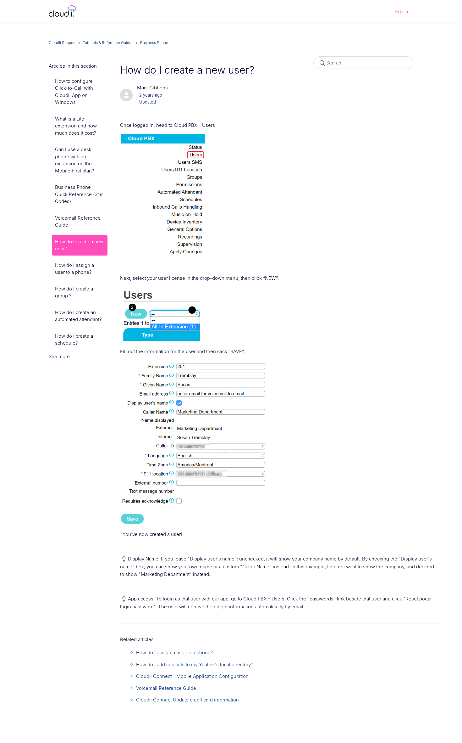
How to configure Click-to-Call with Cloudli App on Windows (74, 91)
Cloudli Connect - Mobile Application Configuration (192, 676)
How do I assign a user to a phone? (74, 268)
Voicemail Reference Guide (78, 221)
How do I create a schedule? (74, 339)
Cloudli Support (62, 42)
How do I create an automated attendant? (78, 316)
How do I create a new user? (79, 245)
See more (59, 356)
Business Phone (154, 42)
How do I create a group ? (74, 292)
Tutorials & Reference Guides (108, 42)
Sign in (401, 11)
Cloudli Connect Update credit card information (187, 700)
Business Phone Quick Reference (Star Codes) (79, 194)
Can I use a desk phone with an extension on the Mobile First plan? (74, 160)
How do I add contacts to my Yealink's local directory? (194, 664)
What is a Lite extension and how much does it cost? (76, 126)
